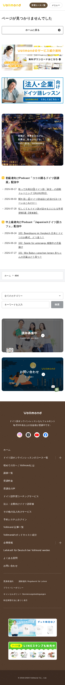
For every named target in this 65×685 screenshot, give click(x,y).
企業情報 (8, 542)
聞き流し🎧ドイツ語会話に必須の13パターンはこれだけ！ (40, 201)
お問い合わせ (10, 566)
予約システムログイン (15, 519)
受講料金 (8, 480)
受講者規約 (8, 581)
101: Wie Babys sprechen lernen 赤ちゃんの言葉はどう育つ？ (40, 255)
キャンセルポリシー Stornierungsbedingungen (24, 594)
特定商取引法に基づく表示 (15, 600)
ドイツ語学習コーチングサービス (21, 496)
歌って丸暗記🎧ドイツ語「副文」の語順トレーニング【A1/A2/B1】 (39, 191)
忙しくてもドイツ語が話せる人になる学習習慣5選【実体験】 (40, 210)
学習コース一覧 (39, 5)
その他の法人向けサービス (17, 511)
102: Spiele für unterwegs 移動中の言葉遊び (39, 245)
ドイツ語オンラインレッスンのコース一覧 (25, 457)
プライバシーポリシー (13, 588)
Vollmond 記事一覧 (13, 527)
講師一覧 (8, 473)
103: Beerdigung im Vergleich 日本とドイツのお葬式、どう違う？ (40, 235)
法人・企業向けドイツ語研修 (18, 504)
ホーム (7, 450)
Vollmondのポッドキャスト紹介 (20, 535)
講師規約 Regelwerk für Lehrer (33, 581)
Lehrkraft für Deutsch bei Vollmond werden (26, 550)
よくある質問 (10, 558)
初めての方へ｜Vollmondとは (19, 465)
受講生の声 (9, 488)
